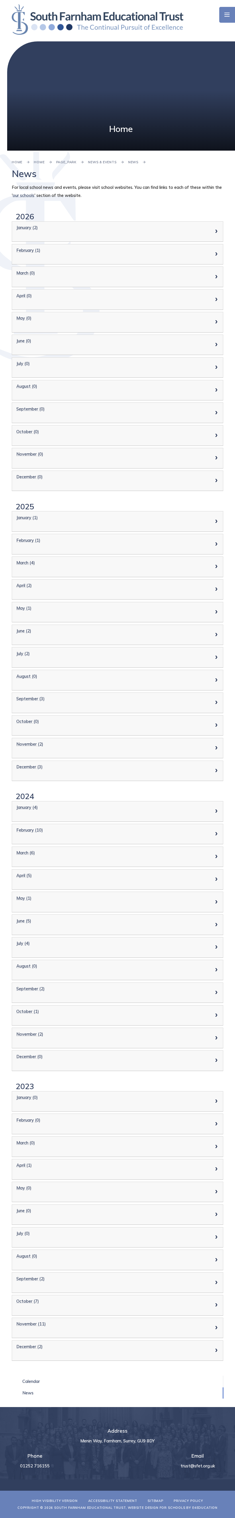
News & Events (102, 162)
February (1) (28, 250)
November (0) (29, 454)
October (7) (27, 1301)
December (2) (29, 1346)
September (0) (30, 409)
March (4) (25, 562)
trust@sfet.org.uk (198, 1466)
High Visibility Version (55, 1501)
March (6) (25, 852)
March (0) (25, 273)
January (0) (27, 1097)
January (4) (27, 807)
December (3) (29, 766)
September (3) (30, 698)
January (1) (27, 517)
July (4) (23, 943)
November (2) (29, 744)
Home (17, 162)
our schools (23, 195)
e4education (205, 1508)
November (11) (31, 1324)
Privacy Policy (188, 1501)
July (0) (23, 363)
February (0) (28, 1120)
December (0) (29, 476)
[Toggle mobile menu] (227, 15)
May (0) (24, 318)
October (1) (27, 1011)
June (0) (23, 340)
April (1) (24, 1165)
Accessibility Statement (112, 1501)
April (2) (24, 585)
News (133, 162)
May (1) (24, 608)
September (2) (30, 988)
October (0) (27, 431)
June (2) (23, 631)
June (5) (23, 921)
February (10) (29, 830)
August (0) (26, 386)
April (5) (24, 875)
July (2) (23, 653)
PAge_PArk (66, 162)
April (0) (24, 295)
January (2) (27, 227)
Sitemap (155, 1501)
